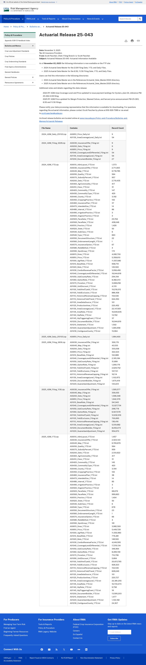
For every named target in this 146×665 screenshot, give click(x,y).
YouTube (71, 649)
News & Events (93, 19)
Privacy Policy (115, 658)
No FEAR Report (67, 658)
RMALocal (30, 19)
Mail (49, 649)
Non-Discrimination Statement (91, 658)
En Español (138, 2)
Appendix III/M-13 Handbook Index (17, 40)
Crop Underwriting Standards (15, 62)
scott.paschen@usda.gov (51, 113)
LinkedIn (86, 649)
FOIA (20, 658)
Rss (56, 649)
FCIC (120, 2)
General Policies (11, 77)
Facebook (41, 649)
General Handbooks (12, 72)
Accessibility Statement (12, 661)
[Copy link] (138, 42)
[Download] (126, 42)
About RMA (113, 2)
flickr (78, 649)
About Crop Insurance (71, 19)
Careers (76, 631)
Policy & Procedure (12, 19)
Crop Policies (9, 56)
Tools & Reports (48, 19)
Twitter (64, 649)
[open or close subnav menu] (32, 46)
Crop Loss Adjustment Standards (17, 51)
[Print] (132, 42)
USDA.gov (7, 658)
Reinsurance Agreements (14, 83)
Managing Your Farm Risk (14, 624)
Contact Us (77, 638)
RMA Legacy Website (47, 632)
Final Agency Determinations (15, 67)
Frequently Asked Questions (16, 635)
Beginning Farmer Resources (16, 632)
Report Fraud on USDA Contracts (42, 658)
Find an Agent (128, 2)
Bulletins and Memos (13, 46)
